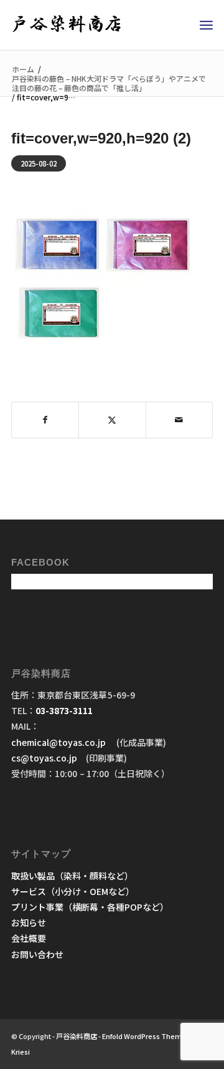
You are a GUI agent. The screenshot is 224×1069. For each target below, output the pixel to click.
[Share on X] (112, 419)
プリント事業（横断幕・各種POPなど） (90, 907)
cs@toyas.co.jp (44, 758)
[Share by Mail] (179, 419)
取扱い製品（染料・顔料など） (72, 875)
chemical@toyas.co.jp (59, 742)
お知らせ (28, 922)
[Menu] (206, 25)
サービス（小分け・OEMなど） (72, 891)
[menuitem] (206, 25)
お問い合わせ (37, 954)
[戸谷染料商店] (91, 25)
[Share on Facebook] (45, 419)
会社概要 (28, 938)
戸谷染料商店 (76, 1036)
